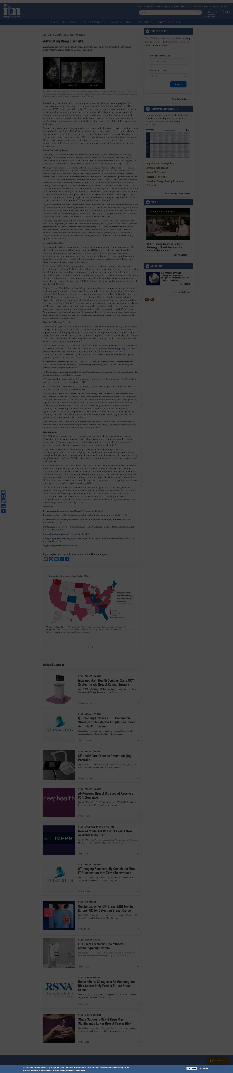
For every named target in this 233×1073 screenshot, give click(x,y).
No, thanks (204, 1068)
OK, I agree (192, 1068)
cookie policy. (80, 1070)
